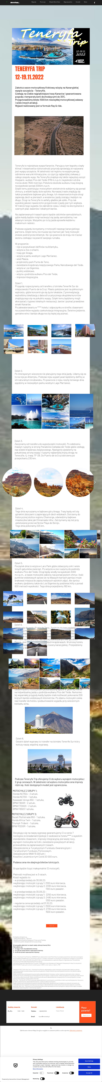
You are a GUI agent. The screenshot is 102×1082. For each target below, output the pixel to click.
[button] (78, 2)
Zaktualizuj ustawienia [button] (76, 1030)
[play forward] (95, 482)
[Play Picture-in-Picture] (79, 153)
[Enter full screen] (81, 153)
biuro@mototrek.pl (44, 1016)
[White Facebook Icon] (94, 3)
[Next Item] (90, 411)
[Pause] (16, 153)
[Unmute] (19, 153)
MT (14, 2)
